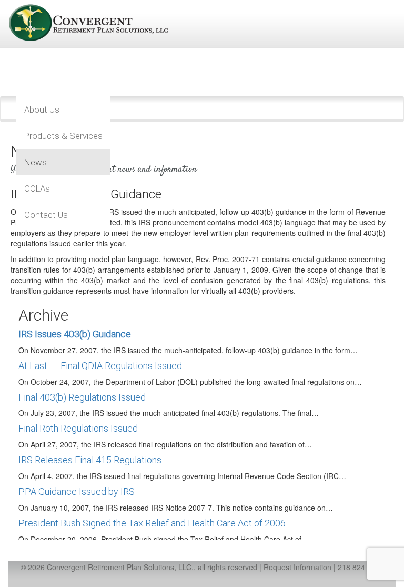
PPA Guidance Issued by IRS (76, 491)
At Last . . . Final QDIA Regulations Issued (100, 365)
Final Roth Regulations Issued (78, 428)
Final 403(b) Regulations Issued (82, 397)
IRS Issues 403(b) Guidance (74, 334)
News (35, 162)
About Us (41, 109)
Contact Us (46, 215)
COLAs (37, 188)
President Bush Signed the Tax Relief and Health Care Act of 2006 (152, 523)
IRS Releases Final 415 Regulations (89, 459)
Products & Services (63, 136)
